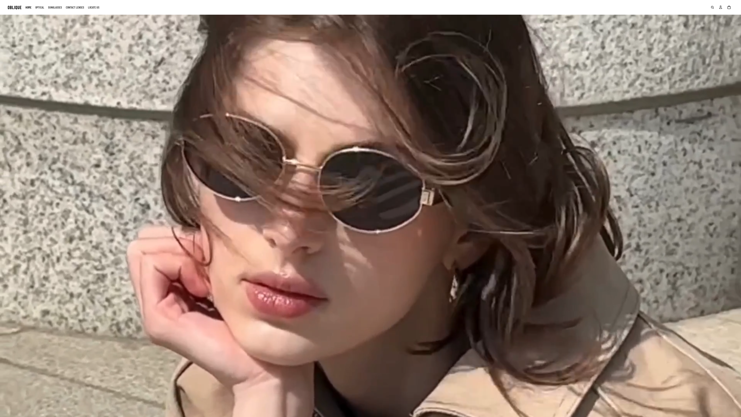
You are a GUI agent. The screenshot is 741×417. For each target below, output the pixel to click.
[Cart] (729, 7)
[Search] (712, 7)
